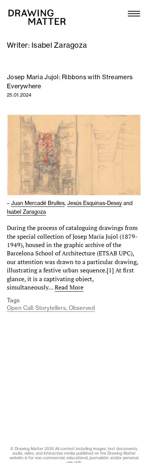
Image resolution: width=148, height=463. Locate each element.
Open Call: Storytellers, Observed (51, 307)
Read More (69, 287)
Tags (13, 300)
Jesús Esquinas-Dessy (94, 203)
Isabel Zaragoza (26, 211)
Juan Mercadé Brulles (38, 203)
